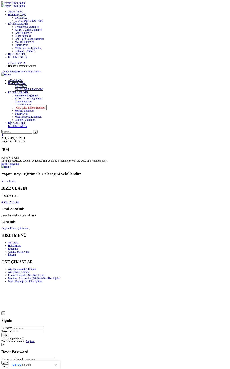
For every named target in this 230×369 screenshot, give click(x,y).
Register (30, 341)
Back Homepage (10, 163)
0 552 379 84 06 (10, 202)
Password (6, 331)
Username (6, 327)
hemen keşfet (8, 181)
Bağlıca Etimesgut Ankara (15, 228)
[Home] (6, 74)
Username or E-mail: (12, 359)
